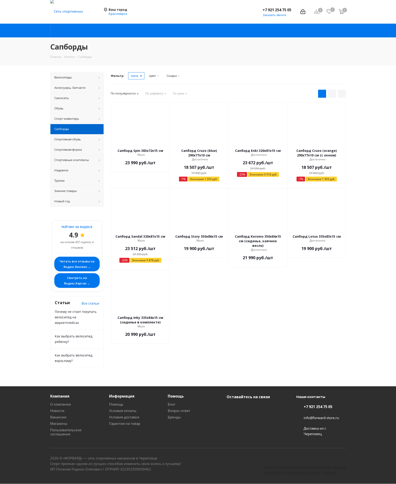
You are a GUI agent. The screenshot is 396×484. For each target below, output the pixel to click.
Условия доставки (124, 417)
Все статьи (90, 303)
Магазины (58, 423)
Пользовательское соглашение (65, 432)
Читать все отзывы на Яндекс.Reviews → (77, 264)
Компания (59, 396)
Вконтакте (231, 407)
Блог (171, 404)
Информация (122, 396)
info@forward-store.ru (321, 417)
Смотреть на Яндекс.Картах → (77, 280)
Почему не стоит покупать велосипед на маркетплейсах (75, 317)
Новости (57, 410)
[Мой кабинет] (302, 11)
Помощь (116, 404)
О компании (60, 404)
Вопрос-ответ (179, 410)
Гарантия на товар (124, 423)
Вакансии (58, 417)
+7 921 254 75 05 (277, 9)
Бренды (174, 417)
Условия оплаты (122, 410)
